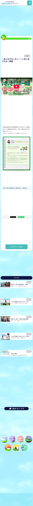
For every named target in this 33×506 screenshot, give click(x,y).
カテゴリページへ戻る (16, 246)
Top (29, 496)
